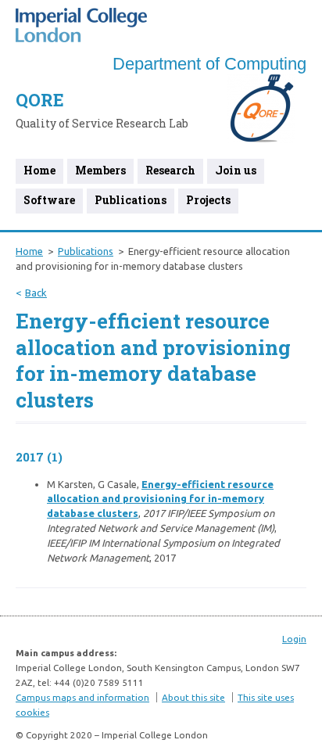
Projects (208, 199)
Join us (235, 170)
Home (39, 170)
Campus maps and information (82, 697)
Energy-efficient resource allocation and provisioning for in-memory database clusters (160, 499)
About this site (193, 697)
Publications (130, 199)
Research (170, 170)
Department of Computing (209, 64)
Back (36, 292)
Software (49, 199)
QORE (40, 99)
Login (294, 639)
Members (100, 170)
